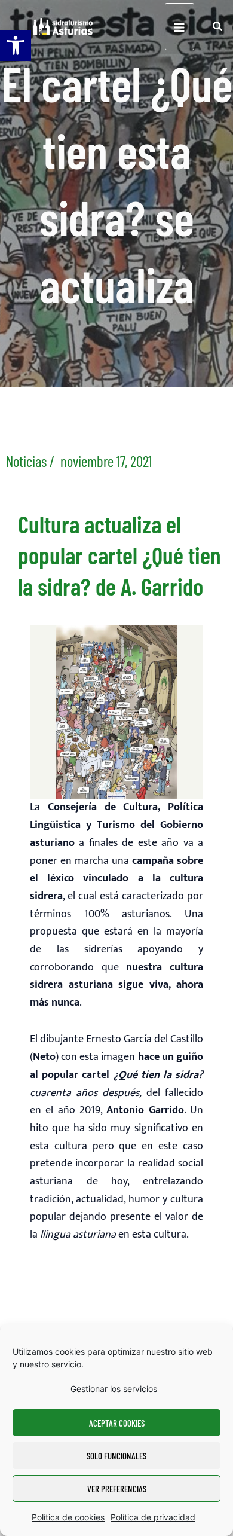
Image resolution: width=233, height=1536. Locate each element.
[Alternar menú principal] (179, 26)
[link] (15, 45)
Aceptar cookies (117, 1423)
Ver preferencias (116, 1488)
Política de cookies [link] (68, 1517)
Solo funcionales (116, 1456)
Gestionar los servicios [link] (113, 1389)
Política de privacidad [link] (153, 1517)
